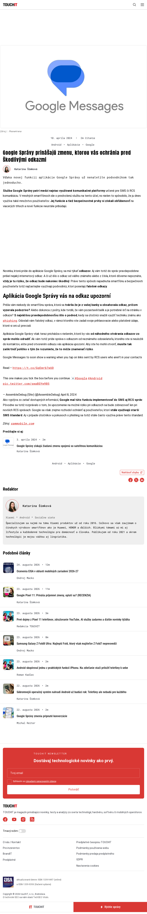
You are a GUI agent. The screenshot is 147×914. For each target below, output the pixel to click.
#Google (81, 378)
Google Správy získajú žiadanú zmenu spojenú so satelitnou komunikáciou (60, 446)
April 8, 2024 (68, 394)
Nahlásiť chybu (130, 472)
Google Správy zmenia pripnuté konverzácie (42, 716)
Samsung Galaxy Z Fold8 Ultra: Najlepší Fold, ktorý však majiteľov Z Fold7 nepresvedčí (67, 643)
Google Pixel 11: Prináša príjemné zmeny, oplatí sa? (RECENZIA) (54, 595)
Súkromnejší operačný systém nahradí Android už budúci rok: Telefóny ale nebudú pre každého (71, 692)
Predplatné (9, 859)
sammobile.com (22, 423)
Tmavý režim (10, 830)
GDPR (79, 859)
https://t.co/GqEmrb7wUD (33, 368)
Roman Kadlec (25, 674)
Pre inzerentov (11, 848)
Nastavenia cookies (87, 865)
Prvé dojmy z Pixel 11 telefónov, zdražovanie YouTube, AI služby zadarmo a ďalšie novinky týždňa (73, 619)
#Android (95, 378)
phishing (10, 320)
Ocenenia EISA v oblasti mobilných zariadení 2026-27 (47, 571)
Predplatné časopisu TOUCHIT (94, 842)
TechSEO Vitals (40, 897)
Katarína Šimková (25, 169)
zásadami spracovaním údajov (41, 781)
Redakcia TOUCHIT (28, 626)
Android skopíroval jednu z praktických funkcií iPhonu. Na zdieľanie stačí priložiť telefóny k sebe (72, 668)
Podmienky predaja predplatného (95, 853)
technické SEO (12, 897)
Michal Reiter (26, 723)
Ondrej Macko (25, 578)
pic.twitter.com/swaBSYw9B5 (26, 383)
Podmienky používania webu (92, 848)
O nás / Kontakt (12, 842)
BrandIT (7, 853)
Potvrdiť (73, 789)
